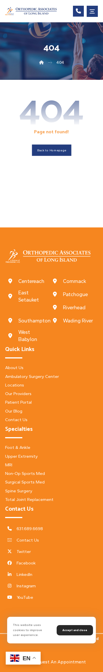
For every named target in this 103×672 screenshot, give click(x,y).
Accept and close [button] (74, 630)
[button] (92, 11)
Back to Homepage (51, 150)
